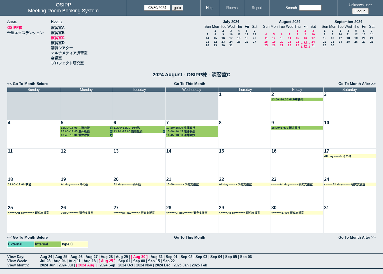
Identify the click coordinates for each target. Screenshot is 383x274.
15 (215, 38)
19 (246, 38)
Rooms (232, 8)
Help (209, 8)
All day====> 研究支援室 (235, 184)
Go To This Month (189, 84)
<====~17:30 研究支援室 (287, 212)
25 (239, 41)
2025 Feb (199, 265)
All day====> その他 (337, 156)
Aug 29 (122, 257)
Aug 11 (74, 261)
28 (207, 45)
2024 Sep (107, 265)
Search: (291, 8)
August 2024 (289, 22)
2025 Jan (181, 265)
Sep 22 (169, 261)
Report (257, 8)
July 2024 (231, 22)
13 (254, 34)
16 (223, 38)
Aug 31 (157, 257)
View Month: (18, 265)
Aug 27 (92, 257)
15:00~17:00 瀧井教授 (285, 127)
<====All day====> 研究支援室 (292, 184)
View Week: (17, 261)
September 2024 (348, 22)
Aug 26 (76, 257)
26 (246, 41)
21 (207, 41)
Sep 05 (231, 257)
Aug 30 (139, 257)
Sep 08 (139, 261)
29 (215, 45)
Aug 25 (61, 257)
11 (239, 34)
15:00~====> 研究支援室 (182, 184)
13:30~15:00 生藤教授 (75, 127)
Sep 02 (186, 257)
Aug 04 (60, 261)
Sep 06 (246, 257)
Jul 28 (45, 261)
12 (246, 34)
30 (223, 45)
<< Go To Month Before (27, 84)
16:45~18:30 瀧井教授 (75, 135)
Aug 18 (90, 261)
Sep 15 (154, 261)
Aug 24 (46, 257)
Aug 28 (107, 257)
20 (254, 38)
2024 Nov (144, 265)
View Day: (15, 257)
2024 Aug (86, 265)
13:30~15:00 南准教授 (128, 131)
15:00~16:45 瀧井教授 (75, 131)
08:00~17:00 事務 (19, 184)
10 (231, 34)
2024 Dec (162, 265)
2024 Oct (125, 265)
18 (239, 38)
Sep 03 (201, 257)
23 (223, 41)
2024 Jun (48, 265)
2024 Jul (66, 265)
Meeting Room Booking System (63, 10)
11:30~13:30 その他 (127, 127)
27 (254, 41)
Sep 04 (216, 257)
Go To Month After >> (357, 84)
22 (215, 41)
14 (207, 38)
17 (231, 38)
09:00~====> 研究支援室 (77, 212)
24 (231, 41)
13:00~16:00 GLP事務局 (287, 99)
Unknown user (360, 5)
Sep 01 (171, 257)
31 (231, 45)
